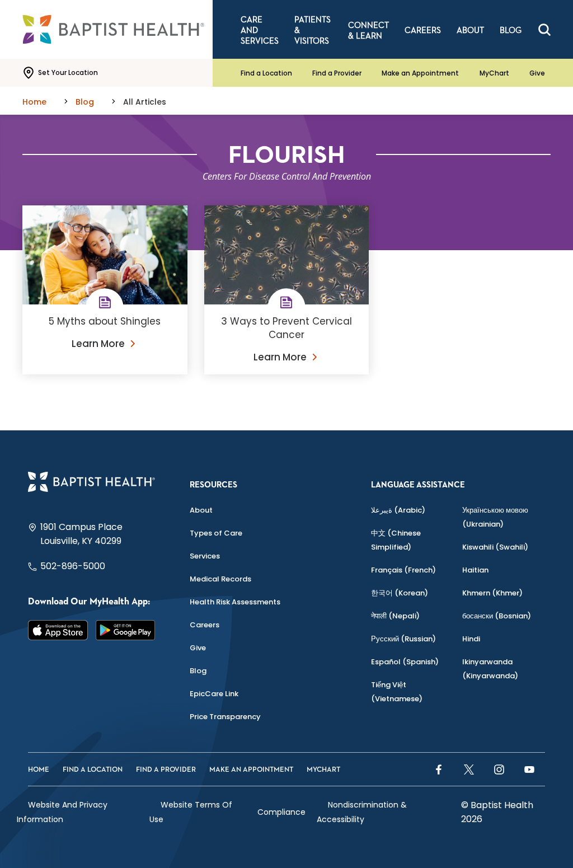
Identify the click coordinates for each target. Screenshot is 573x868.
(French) (403, 570)
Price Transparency (225, 716)
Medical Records (220, 579)
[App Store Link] (58, 630)
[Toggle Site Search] (544, 30)
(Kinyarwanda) (490, 668)
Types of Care (216, 533)
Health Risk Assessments (235, 602)
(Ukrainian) (495, 517)
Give (537, 73)
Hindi (471, 639)
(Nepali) (395, 616)
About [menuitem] (470, 30)
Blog (198, 670)
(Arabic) (398, 510)
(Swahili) (495, 547)
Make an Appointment (420, 73)
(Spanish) (405, 661)
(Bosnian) (496, 616)
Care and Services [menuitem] (260, 30)
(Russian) (403, 639)
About (201, 510)
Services (205, 556)
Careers (204, 625)
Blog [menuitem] (511, 30)
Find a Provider (336, 73)
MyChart (494, 73)
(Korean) (399, 593)
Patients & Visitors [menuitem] (312, 30)
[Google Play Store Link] (126, 630)
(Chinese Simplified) (396, 540)
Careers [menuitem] (423, 30)
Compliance (281, 812)
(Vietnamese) (396, 691)
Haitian (475, 570)
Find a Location (266, 73)
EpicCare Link (214, 693)
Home (38, 769)
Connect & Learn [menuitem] (368, 30)
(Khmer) (492, 593)
